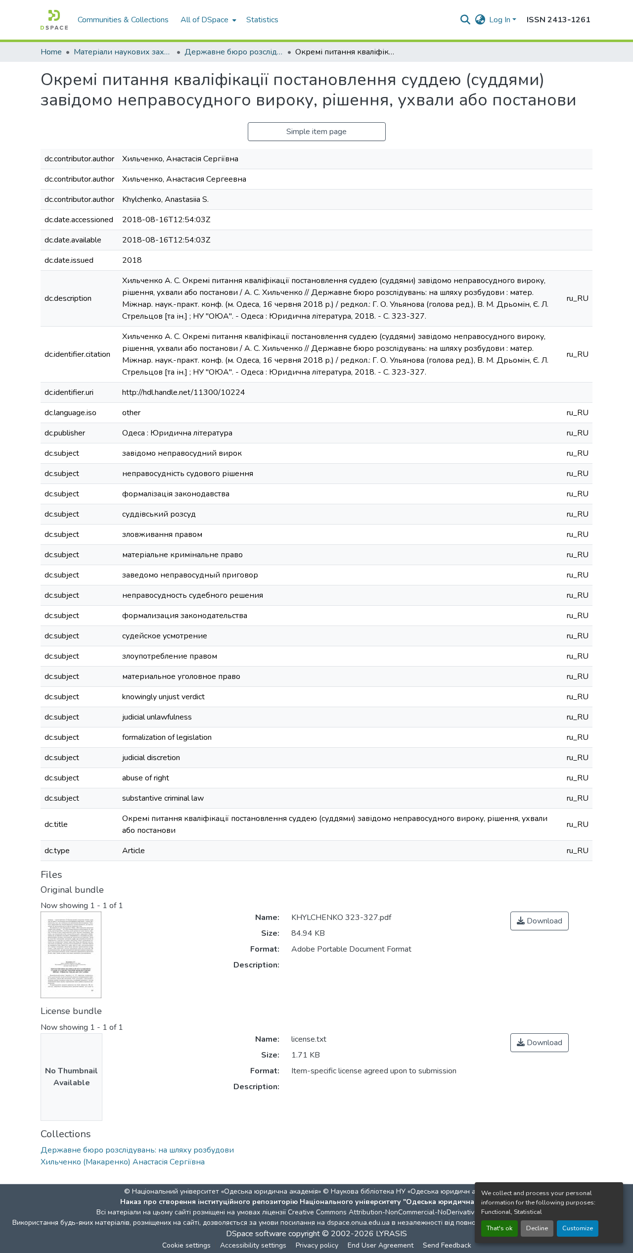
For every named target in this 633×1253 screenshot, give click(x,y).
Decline (537, 1228)
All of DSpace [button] (204, 19)
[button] (54, 20)
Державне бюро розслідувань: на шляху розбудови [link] (233, 52)
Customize (577, 1228)
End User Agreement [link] (380, 1245)
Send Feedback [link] (447, 1245)
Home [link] (51, 52)
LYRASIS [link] (391, 1233)
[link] (539, 921)
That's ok (499, 1228)
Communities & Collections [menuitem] (123, 19)
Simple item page (316, 131)
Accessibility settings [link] (253, 1245)
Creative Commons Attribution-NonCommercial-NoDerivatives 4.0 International (411, 1212)
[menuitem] (207, 20)
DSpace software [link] (256, 1233)
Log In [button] (500, 19)
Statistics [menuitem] (262, 19)
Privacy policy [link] (317, 1245)
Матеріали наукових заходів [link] (123, 52)
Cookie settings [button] (186, 1245)
